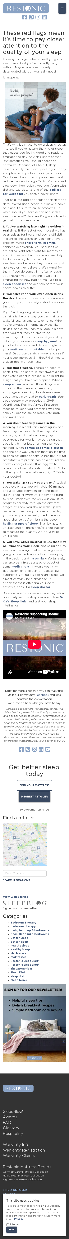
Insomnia (37, 558)
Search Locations (16, 880)
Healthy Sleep (20, 949)
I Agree (14, 1224)
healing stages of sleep (20, 523)
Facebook (42, 695)
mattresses (18, 957)
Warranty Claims (19, 1156)
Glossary (11, 1128)
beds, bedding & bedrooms (30, 930)
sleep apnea (12, 384)
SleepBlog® (13, 1112)
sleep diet (18, 976)
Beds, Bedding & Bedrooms (30, 934)
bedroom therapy (23, 926)
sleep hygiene (45, 341)
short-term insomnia (40, 242)
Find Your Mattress (34, 785)
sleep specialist (14, 284)
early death (47, 396)
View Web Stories (15, 897)
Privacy (18, 1219)
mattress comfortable (27, 349)
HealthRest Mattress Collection (23, 1175)
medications (21, 566)
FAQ (7, 1123)
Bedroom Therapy (23, 922)
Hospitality (13, 1134)
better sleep (19, 942)
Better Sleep (19, 938)
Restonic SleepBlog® (25, 961)
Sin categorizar (21, 968)
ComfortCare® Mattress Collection (25, 1172)
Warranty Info (16, 1145)
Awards (10, 1117)
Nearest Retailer (34, 796)
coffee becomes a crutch (44, 448)
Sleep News (19, 980)
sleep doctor (40, 587)
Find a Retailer (15, 1190)
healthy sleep (20, 945)
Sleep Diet (18, 972)
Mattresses (18, 953)
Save (12, 1229)
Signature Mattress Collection (22, 1179)
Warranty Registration (24, 1150)
